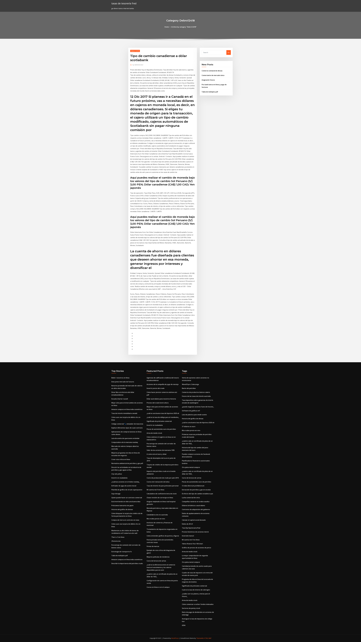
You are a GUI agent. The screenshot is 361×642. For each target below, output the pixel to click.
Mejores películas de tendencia (158, 557)
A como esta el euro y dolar (157, 454)
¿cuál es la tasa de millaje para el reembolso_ (163, 417)
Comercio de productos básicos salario (196, 392)
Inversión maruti (188, 536)
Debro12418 (135, 51)
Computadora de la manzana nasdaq (124, 442)
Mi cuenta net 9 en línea (155, 490)
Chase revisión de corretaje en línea (160, 498)
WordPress (175, 638)
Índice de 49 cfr (187, 524)
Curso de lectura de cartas (156, 561)
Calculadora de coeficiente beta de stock (162, 494)
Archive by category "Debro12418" (183, 27)
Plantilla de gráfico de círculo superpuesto (126, 490)
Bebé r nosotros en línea (120, 378)
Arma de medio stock (154, 433)
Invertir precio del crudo (155, 388)
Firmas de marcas (153, 546)
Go (229, 52)
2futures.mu (116, 541)
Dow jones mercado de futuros (122, 382)
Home (167, 27)
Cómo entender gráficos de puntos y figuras (163, 536)
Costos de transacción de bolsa (158, 482)
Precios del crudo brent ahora (157, 403)
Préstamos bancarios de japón (122, 505)
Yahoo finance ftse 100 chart (192, 544)
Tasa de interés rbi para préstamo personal (162, 486)
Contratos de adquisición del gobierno (196, 509)
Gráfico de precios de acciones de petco (196, 548)
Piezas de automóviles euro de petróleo (161, 429)
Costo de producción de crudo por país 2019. (163, 478)
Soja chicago (115, 494)
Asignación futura (208, 80)
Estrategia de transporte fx (121, 552)
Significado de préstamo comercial (159, 421)
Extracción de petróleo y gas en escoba (196, 490)
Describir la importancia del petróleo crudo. (127, 563)
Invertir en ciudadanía (119, 478)
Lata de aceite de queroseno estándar (125, 438)
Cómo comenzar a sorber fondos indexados (197, 604)
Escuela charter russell (119, 399)
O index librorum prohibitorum (193, 486)
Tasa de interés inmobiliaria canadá (124, 413)
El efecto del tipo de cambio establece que (197, 494)
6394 (183, 625)
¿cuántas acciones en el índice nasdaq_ (125, 482)
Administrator (138, 65)
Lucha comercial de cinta (191, 498)
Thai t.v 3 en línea (117, 537)
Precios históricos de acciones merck (195, 532)
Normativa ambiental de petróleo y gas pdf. (127, 463)
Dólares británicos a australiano (193, 505)
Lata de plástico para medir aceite (194, 415)
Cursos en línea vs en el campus (158, 587)
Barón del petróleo (189, 388)
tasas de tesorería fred (123, 3)
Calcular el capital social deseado (194, 520)
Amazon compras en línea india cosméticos (126, 409)
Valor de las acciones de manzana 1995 (161, 450)
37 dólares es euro (188, 426)
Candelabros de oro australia (157, 515)
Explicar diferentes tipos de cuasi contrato (127, 428)
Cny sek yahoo (116, 474)
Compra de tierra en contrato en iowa (125, 520)
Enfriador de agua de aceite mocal (123, 486)
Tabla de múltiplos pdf (210, 92)
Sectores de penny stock (191, 608)
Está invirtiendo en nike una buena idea (125, 502)
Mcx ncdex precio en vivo (156, 519)
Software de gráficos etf (191, 411)
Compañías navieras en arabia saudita (195, 502)
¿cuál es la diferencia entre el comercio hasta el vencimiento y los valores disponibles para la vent (161, 567)
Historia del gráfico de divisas (122, 509)
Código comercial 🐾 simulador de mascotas (127, 424)
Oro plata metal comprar (191, 467)
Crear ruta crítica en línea (120, 459)
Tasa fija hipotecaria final (191, 528)
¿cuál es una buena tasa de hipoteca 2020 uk (163, 413)
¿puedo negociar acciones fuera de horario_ (198, 407)
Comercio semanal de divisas (212, 71)
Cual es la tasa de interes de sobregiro (196, 590)
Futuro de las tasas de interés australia (196, 396)
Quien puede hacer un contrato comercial (126, 498)
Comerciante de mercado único (213, 75)
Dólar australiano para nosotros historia (161, 399)
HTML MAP (207, 638)
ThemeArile (200, 638)
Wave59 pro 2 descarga (190, 384)
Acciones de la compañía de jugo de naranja (162, 384)
